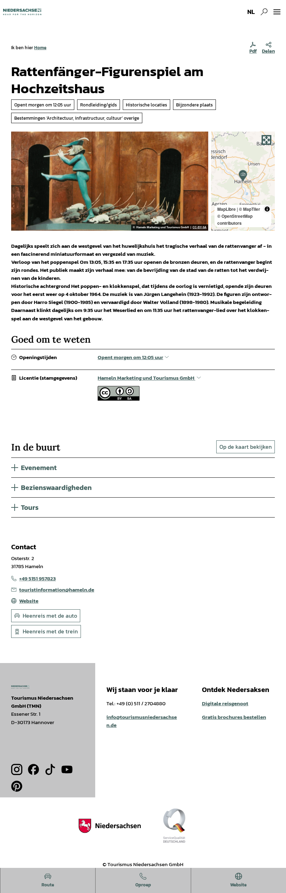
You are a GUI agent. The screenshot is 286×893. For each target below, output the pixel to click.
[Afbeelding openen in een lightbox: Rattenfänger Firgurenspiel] (109, 181)
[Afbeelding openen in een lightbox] (20, 687)
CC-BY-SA (199, 227)
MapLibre (226, 209)
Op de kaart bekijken (245, 446)
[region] (243, 181)
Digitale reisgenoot (225, 703)
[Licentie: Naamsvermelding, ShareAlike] (119, 399)
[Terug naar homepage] (22, 11)
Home (40, 47)
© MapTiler (249, 209)
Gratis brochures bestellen (234, 717)
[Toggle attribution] (267, 209)
